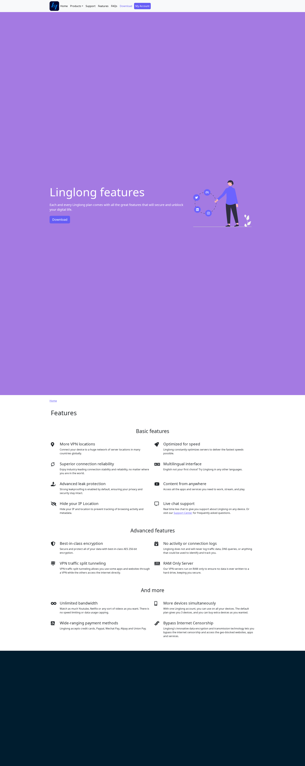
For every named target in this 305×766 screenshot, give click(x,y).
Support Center (183, 513)
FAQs (114, 6)
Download (126, 6)
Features (103, 6)
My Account (142, 6)
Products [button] (75, 6)
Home (64, 6)
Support (90, 6)
